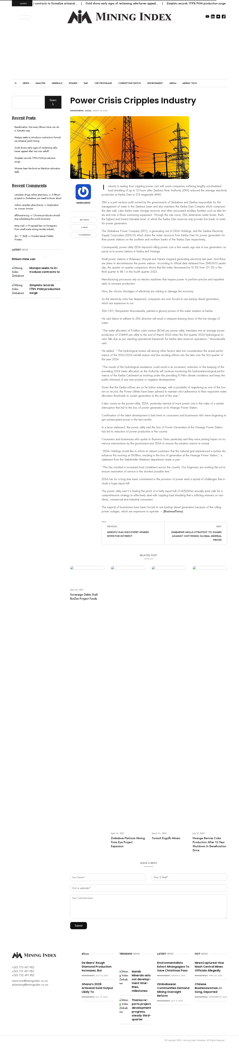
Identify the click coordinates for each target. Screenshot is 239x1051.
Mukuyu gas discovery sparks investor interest (128, 534)
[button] (16, 17)
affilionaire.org (22, 215)
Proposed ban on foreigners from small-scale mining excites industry (36, 227)
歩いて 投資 (21, 236)
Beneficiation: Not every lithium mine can (29, 257)
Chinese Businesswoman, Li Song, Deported (208, 988)
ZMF (86, 83)
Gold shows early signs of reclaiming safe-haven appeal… (108, 3)
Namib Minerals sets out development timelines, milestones (141, 981)
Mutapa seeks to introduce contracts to (44, 270)
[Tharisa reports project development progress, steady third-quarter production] (124, 1006)
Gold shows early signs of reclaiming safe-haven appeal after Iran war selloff (36, 149)
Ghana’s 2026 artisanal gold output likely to (97, 988)
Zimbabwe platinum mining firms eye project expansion (128, 842)
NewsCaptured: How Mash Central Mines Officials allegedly (209, 966)
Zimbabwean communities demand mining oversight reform (173, 990)
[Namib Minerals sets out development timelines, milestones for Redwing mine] (124, 977)
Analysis (40, 83)
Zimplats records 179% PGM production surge (182, 3)
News (26, 83)
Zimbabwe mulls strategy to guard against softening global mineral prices (196, 536)
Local (88, 110)
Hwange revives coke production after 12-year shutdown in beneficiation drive (209, 844)
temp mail (19, 225)
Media (172, 83)
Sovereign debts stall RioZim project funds (84, 597)
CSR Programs (103, 83)
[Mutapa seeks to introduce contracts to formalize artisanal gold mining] (19, 272)
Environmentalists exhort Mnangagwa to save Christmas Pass (173, 966)
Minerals (57, 83)
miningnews (77, 110)
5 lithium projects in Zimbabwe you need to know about (38, 196)
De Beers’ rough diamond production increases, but (96, 966)
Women (73, 83)
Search (53, 102)
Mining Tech (189, 83)
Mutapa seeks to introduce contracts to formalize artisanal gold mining (38, 139)
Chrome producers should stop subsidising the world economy (37, 217)
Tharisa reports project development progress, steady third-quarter (141, 1009)
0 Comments (84, 235)
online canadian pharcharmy (29, 205)
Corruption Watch (129, 83)
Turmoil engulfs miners (166, 838)
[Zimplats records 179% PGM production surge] (19, 289)
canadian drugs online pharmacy (31, 194)
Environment (155, 83)
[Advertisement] (119, 49)
